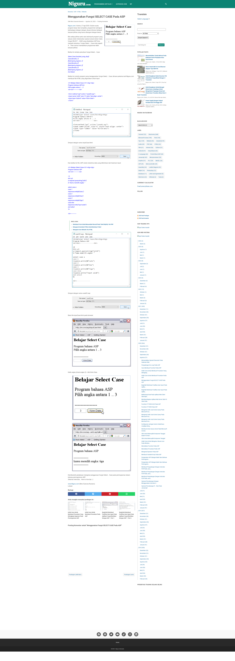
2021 (141, 306)
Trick (157, 137)
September (144, 263)
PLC (150, 160)
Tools (161, 177)
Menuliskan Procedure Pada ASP (150, 449)
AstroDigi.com (121, 4)
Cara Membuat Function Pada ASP (151, 368)
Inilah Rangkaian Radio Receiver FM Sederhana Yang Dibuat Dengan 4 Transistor (156, 78)
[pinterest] (110, 494)
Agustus (143, 249)
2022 (141, 289)
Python (159, 147)
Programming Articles (103, 4)
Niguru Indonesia (119, 649)
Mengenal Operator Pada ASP (149, 451)
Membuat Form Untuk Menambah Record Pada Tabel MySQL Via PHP (93, 224)
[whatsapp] (126, 494)
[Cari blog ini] (166, 4)
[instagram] (130, 634)
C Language (143, 154)
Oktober (143, 292)
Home (117, 642)
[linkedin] (136, 634)
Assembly (142, 167)
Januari (143, 275)
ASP (140, 164)
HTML (158, 144)
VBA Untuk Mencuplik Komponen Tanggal (153, 438)
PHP (149, 144)
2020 (141, 343)
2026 (140, 241)
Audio (141, 144)
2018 (141, 547)
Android (142, 151)
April (142, 332)
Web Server (142, 177)
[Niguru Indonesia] (79, 4)
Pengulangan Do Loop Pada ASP (150, 365)
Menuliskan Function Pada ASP (150, 446)
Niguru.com (71, 26)
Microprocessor (155, 157)
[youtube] (117, 634)
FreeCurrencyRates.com (145, 186)
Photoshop (151, 170)
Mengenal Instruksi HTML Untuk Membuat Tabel (87, 227)
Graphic (142, 160)
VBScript (152, 177)
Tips (141, 141)
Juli (142, 266)
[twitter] (93, 494)
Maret (142, 244)
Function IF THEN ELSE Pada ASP (151, 404)
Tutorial (142, 134)
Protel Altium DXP (156, 154)
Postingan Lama (129, 574)
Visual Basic (153, 151)
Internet (149, 147)
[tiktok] (124, 634)
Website (150, 141)
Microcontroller (151, 164)
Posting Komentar (102, 21)
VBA (141, 147)
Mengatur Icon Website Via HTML (83, 229)
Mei (142, 255)
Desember (144, 280)
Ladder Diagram (155, 167)
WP (131, 4)
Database (142, 173)
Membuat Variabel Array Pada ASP (151, 454)
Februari (143, 286)
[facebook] (76, 494)
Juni (142, 252)
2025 (140, 246)
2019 (141, 510)
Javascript (142, 157)
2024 (140, 261)
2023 (140, 278)
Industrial (160, 141)
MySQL (159, 160)
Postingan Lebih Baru (75, 574)
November (144, 312)
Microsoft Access (145, 137)
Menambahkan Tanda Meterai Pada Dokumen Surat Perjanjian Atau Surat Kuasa (156, 57)
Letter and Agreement (156, 173)
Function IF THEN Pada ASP (149, 407)
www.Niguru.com (73, 484)
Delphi (141, 170)
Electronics (153, 134)
